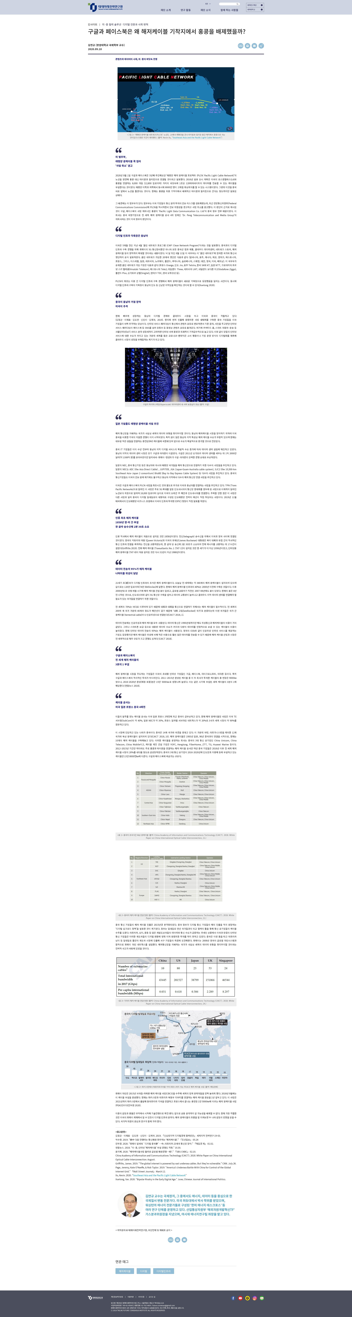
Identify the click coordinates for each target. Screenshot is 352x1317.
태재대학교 (251, 9)
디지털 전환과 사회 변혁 (135, 24)
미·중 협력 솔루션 (111, 24)
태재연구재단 (252, 5)
